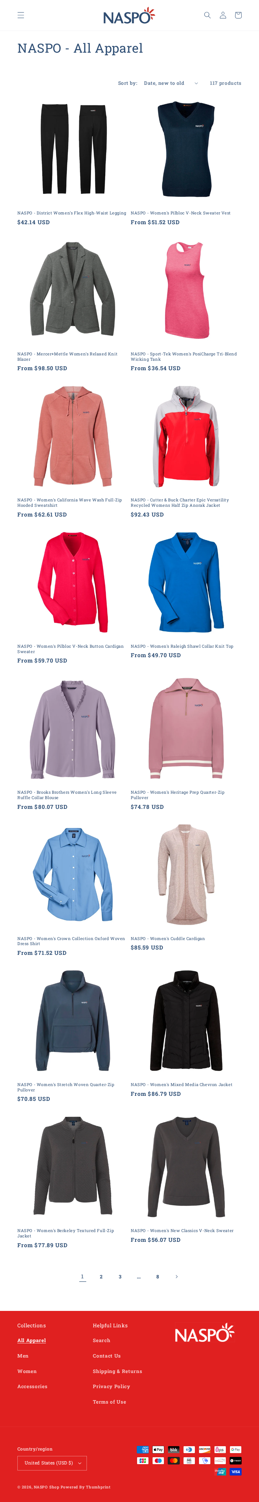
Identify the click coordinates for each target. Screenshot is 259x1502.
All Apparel (31, 1340)
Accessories (32, 1386)
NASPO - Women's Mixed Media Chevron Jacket (181, 1084)
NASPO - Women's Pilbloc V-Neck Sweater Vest (181, 213)
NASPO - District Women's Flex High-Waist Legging (71, 213)
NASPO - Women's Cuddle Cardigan (168, 938)
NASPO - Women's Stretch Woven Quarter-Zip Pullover (66, 1087)
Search (101, 1340)
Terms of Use (109, 1402)
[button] (20, 15)
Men (23, 1356)
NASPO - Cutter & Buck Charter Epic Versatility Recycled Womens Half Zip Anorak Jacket (180, 502)
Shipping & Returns (117, 1371)
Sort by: (127, 83)
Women (27, 1371)
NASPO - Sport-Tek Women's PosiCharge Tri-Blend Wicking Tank (184, 356)
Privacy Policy (111, 1386)
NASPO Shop (46, 1486)
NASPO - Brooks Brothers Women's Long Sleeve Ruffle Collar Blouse (67, 795)
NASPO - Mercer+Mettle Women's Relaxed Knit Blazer (67, 356)
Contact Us (107, 1356)
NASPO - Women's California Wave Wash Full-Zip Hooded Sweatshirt (69, 502)
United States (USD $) (49, 1463)
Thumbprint (98, 1486)
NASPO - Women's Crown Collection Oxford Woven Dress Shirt (71, 941)
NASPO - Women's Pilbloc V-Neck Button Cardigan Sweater (70, 649)
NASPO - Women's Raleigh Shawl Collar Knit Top (182, 646)
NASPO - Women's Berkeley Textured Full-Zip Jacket (65, 1233)
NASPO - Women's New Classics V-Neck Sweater (182, 1230)
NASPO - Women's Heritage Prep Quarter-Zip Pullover (178, 795)
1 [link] (82, 1276)
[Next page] (176, 1276)
